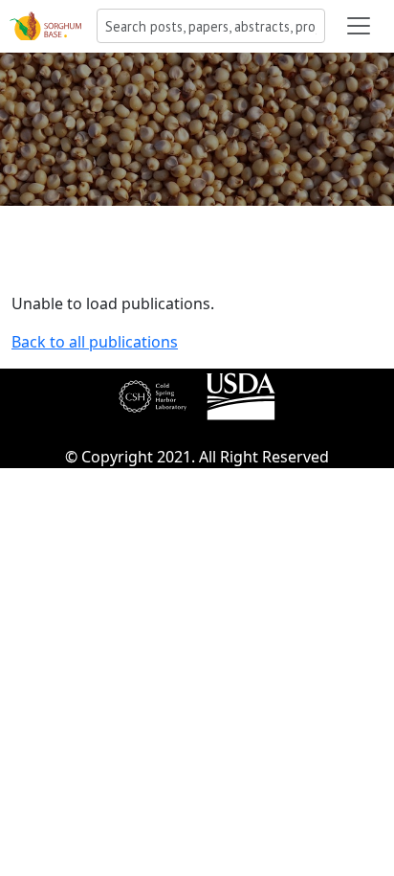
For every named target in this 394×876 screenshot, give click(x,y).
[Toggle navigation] (358, 26)
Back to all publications (94, 341)
